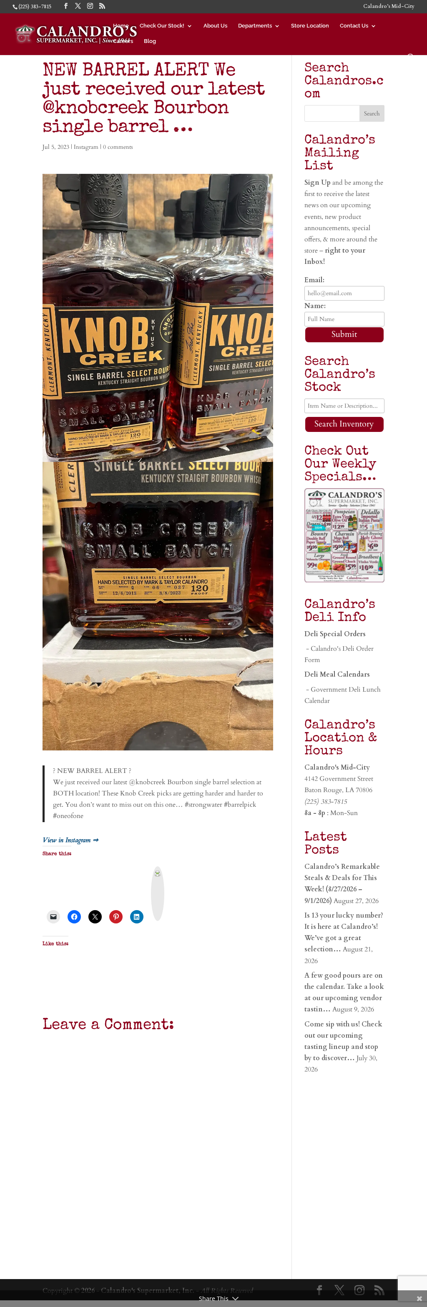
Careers (123, 41)
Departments (255, 26)
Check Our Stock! (162, 26)
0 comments (118, 147)
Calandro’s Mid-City (388, 7)
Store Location (310, 26)
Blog (150, 41)
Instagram (86, 147)
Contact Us (354, 26)
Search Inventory (344, 423)
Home (121, 26)
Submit (344, 334)
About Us (215, 26)
